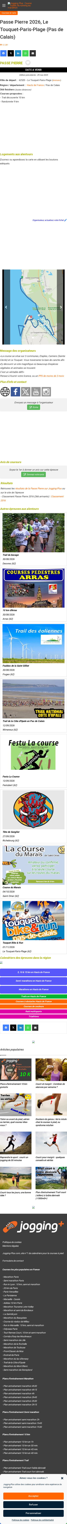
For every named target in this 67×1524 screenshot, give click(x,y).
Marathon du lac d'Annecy (15, 1359)
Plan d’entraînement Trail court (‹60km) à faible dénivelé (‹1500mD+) (51, 1195)
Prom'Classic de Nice (13, 1351)
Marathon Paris (11, 1277)
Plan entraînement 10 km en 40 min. (20, 1453)
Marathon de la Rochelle (15, 1344)
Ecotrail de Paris (11, 1355)
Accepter (33, 1496)
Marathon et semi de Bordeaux (18, 1310)
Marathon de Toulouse (14, 1347)
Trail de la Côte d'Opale (14, 1362)
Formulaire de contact (13, 1261)
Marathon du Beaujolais (14, 1318)
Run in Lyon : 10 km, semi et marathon (21, 1284)
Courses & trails (9, 13)
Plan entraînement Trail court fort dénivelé (23, 1471)
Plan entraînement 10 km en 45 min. (20, 1449)
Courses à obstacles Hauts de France (34, 1001)
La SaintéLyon (10, 1314)
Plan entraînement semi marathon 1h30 (22, 1427)
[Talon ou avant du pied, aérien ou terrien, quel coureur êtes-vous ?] (15, 1104)
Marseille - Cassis (11, 1299)
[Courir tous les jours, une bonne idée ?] (15, 1178)
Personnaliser (33, 1513)
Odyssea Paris (10, 1329)
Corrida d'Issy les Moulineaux (17, 1336)
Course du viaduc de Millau (16, 1321)
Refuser (33, 1504)
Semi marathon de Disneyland (17, 1370)
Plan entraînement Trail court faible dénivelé (24, 1468)
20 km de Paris (10, 1288)
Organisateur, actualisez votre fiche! (48, 220)
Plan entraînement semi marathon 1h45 (22, 1423)
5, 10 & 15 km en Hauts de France (33, 972)
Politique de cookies (20, 1520)
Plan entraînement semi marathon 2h (21, 1419)
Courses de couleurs (34, 1006)
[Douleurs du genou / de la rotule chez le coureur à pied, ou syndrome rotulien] (51, 1104)
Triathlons (34, 1016)
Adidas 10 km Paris (12, 1303)
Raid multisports (33, 1011)
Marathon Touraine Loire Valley (18, 1306)
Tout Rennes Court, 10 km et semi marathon (24, 1332)
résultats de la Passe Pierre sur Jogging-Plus (38, 488)
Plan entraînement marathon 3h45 (20, 1397)
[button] (62, 1478)
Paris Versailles (10, 1291)
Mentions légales (10, 1246)
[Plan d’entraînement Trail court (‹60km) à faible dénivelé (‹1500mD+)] (51, 1178)
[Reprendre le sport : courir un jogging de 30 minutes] (15, 1143)
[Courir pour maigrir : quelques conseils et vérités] (51, 1143)
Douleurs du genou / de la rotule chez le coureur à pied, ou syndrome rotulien (51, 1122)
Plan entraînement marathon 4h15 (20, 1389)
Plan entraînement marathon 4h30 (20, 1386)
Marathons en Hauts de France (33, 989)
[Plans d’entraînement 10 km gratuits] (15, 1069)
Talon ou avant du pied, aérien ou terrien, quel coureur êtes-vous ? (14, 1122)
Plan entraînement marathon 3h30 (20, 1401)
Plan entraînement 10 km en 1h (18, 1442)
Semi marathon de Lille (14, 1340)
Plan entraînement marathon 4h (18, 1393)
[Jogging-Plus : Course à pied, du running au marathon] (20, 5)
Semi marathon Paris (13, 1280)
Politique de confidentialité (42, 1520)
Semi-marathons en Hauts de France (33, 981)
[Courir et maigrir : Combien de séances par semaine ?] (51, 1069)
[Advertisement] (33, 127)
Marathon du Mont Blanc (15, 1366)
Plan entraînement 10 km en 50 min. (20, 1445)
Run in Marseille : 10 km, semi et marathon (23, 1325)
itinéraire (56, 80)
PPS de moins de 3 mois (51, 376)
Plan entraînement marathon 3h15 (20, 1404)
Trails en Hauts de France (33, 996)
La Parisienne (10, 1295)
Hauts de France (35, 85)
